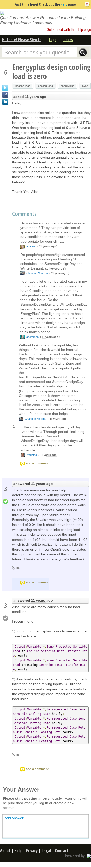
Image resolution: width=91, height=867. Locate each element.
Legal (46, 850)
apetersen (32, 336)
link (18, 568)
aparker (31, 246)
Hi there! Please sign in (21, 39)
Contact (62, 850)
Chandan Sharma (37, 273)
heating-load (22, 85)
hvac (85, 85)
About (5, 850)
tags (52, 39)
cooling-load (45, 85)
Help (64, 4)
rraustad (32, 454)
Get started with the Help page (69, 30)
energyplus (67, 85)
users (68, 39)
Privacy (32, 850)
